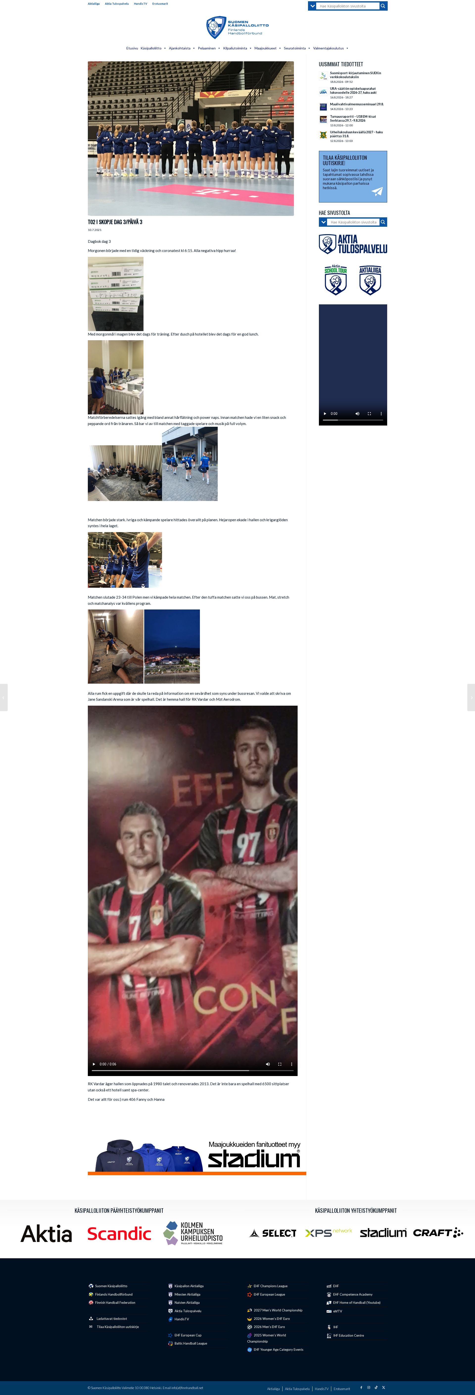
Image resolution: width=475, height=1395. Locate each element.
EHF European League (269, 1294)
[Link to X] (383, 1387)
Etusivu (132, 48)
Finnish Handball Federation (115, 1303)
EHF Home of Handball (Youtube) (356, 1303)
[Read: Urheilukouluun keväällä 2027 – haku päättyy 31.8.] (323, 135)
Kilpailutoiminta (235, 48)
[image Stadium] (385, 1234)
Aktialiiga (94, 3)
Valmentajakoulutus (328, 48)
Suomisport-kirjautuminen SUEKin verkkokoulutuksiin (355, 75)
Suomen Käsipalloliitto (111, 1286)
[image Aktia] (48, 1235)
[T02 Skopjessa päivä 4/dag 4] (471, 697)
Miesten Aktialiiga (187, 1294)
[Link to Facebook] (361, 1387)
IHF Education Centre (348, 1335)
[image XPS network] (330, 1234)
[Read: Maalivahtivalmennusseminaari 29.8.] (323, 107)
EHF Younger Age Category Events (278, 1349)
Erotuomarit (160, 3)
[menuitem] (95, 3)
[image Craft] (440, 1234)
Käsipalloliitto (151, 48)
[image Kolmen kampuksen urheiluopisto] (194, 1235)
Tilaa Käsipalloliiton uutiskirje (118, 1327)
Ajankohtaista (179, 48)
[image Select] (275, 1234)
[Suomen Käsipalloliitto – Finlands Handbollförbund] (237, 27)
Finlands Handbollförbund (114, 1294)
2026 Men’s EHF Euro (269, 1327)
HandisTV (140, 3)
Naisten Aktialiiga (187, 1303)
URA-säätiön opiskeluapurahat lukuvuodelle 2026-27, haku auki (353, 90)
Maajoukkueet (266, 48)
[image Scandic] (121, 1235)
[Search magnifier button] (383, 5)
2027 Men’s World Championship (278, 1310)
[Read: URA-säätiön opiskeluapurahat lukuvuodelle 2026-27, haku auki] (323, 91)
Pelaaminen (207, 48)
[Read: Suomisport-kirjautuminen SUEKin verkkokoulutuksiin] (323, 75)
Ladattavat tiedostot (112, 1319)
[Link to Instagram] (368, 1387)
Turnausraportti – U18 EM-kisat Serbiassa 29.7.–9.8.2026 (353, 118)
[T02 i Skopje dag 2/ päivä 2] (4, 697)
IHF (335, 1327)
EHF (335, 1286)
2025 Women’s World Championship (266, 1338)
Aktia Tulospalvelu (117, 3)
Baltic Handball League (190, 1343)
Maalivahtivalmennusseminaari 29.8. (357, 104)
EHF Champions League (270, 1286)
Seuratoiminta (295, 48)
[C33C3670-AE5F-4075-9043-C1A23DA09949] (191, 138)
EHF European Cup (188, 1335)
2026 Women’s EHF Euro (271, 1319)
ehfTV (337, 1311)
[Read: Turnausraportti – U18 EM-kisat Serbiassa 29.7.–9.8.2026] (323, 119)
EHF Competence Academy (352, 1294)
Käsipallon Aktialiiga (189, 1286)
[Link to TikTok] (376, 1387)
